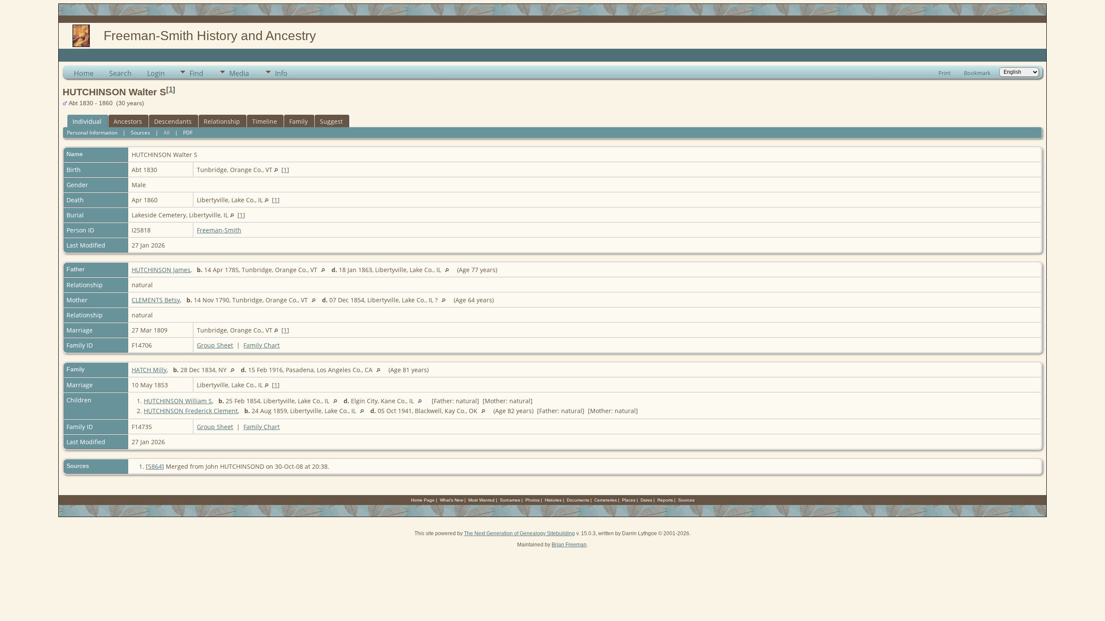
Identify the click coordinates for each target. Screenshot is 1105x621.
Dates (646, 500)
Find (196, 73)
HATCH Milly (149, 370)
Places (628, 500)
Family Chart (261, 345)
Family (298, 121)
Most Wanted (481, 500)
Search (120, 73)
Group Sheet (215, 345)
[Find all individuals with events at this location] (276, 170)
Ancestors (128, 121)
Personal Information (92, 132)
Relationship (222, 121)
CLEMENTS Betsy (156, 300)
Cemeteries (605, 500)
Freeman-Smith (219, 230)
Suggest (331, 121)
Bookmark (977, 73)
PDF (188, 132)
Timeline (264, 121)
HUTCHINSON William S (178, 401)
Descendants (173, 121)
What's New (451, 500)
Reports (665, 500)
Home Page (423, 500)
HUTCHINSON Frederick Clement (191, 411)
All (167, 132)
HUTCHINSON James (161, 270)
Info (281, 73)
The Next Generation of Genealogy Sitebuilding (519, 533)
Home (84, 73)
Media (239, 73)
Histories (553, 500)
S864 (155, 466)
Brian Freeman (569, 545)
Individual (87, 121)
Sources (140, 132)
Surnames (510, 500)
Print (944, 73)
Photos (532, 500)
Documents (578, 500)
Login (156, 73)
